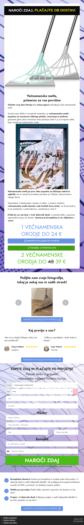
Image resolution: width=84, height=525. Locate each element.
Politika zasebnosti (10, 518)
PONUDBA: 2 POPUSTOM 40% (43, 248)
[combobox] (8, 451)
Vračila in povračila (10, 523)
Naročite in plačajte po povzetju (43, 241)
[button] (18, 302)
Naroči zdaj (42, 460)
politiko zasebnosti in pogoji (62, 466)
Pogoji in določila (9, 520)
